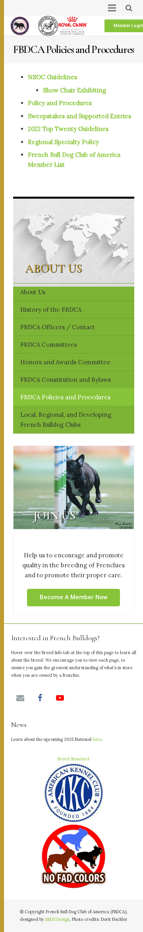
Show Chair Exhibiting (74, 90)
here (97, 739)
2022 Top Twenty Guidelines (68, 129)
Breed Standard (73, 759)
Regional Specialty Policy (63, 142)
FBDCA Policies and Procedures (65, 397)
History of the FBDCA (50, 309)
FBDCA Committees (48, 344)
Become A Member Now (74, 597)
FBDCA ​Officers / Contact (57, 327)
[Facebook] (40, 698)
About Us (32, 292)
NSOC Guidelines (52, 77)
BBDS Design (57, 919)
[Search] (129, 8)
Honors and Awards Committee (65, 362)
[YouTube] (60, 698)
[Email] (20, 698)
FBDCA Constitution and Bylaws (65, 379)
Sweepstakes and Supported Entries (79, 116)
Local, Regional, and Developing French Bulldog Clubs (65, 419)
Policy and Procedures (60, 103)
